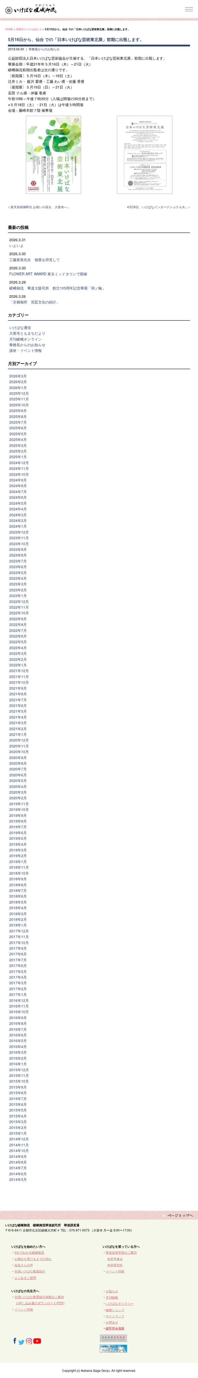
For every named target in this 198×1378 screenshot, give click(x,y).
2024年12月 (19, 462)
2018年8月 (18, 884)
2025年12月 (19, 393)
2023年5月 (18, 572)
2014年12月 (19, 1138)
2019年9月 (18, 815)
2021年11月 (19, 676)
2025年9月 (18, 410)
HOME (9, 29)
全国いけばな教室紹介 (29, 1271)
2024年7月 (18, 491)
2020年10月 (19, 751)
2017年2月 (18, 988)
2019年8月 (18, 821)
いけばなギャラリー (120, 1303)
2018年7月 (18, 890)
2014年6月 (18, 1173)
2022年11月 (19, 607)
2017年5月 (18, 971)
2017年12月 (19, 930)
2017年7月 (18, 959)
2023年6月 (18, 566)
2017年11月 (19, 936)
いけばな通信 (20, 327)
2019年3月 (18, 849)
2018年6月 (18, 896)
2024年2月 (18, 520)
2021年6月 (18, 705)
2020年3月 (18, 792)
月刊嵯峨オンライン (25, 339)
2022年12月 (19, 601)
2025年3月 (18, 445)
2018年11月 (19, 867)
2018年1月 (18, 925)
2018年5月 (18, 902)
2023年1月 (18, 595)
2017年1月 (18, 994)
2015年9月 (18, 1087)
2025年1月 (18, 456)
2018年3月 (18, 913)
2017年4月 (18, 977)
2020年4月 (18, 786)
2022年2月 (18, 659)
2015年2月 (18, 1127)
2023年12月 (19, 532)
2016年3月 (18, 1052)
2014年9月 (18, 1156)
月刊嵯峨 (112, 1297)
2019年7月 (18, 826)
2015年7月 (18, 1098)
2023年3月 (18, 583)
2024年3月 (18, 514)
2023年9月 (18, 549)
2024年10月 (19, 474)
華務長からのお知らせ (29, 29)
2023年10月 (19, 543)
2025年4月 (18, 439)
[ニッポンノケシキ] (113, 1350)
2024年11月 (19, 468)
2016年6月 (18, 1034)
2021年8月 (18, 693)
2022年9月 (18, 618)
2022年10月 (19, 612)
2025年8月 (18, 416)
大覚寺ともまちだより (27, 333)
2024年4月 (18, 508)
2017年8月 (18, 953)
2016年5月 (18, 1040)
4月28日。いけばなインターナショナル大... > (158, 207)
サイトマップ (115, 1316)
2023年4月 (18, 578)
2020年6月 (18, 774)
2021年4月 (18, 717)
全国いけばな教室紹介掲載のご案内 (39, 1296)
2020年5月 (18, 780)
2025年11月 (19, 398)
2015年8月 (18, 1092)
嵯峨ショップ (115, 1310)
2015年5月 (18, 1110)
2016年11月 (19, 1006)
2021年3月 (18, 722)
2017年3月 (18, 982)
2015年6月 (18, 1104)
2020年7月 (18, 768)
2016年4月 (18, 1046)
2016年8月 (18, 1023)
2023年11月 (19, 537)
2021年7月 (18, 699)
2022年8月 (18, 624)
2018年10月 (19, 873)
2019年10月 (19, 809)
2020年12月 (19, 740)
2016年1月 (18, 1063)
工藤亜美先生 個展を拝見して (34, 259)
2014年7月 (18, 1167)
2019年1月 (18, 861)
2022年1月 (18, 664)
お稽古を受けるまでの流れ (33, 1258)
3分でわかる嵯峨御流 (29, 1252)
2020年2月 (18, 797)
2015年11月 (19, 1075)
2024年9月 (18, 479)
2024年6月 (18, 497)
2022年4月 (18, 647)
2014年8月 (18, 1162)
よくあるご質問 (25, 1277)
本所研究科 (115, 1265)
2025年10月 (19, 404)
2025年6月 (18, 427)
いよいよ (16, 245)
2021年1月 (18, 734)
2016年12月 (19, 1000)
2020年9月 (18, 757)
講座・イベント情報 (25, 350)
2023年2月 (18, 589)
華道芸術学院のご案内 (121, 1252)
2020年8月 (18, 763)
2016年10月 (19, 1011)
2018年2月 (18, 919)
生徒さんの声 (23, 1265)
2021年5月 (18, 711)
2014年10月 (19, 1150)
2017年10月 (19, 942)
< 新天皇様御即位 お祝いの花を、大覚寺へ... (38, 207)
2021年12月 (19, 670)
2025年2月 (18, 451)
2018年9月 (18, 878)
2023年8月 (18, 555)
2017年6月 (18, 965)
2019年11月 (19, 803)
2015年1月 (18, 1133)
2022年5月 (18, 641)
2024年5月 (18, 503)
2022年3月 (18, 653)
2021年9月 (18, 688)
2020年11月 (19, 745)
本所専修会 (115, 1258)
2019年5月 (18, 838)
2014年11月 (19, 1144)
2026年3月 (18, 375)
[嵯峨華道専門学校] (113, 1339)
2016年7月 (18, 1029)
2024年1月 (18, 526)
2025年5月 (18, 433)
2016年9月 (18, 1017)
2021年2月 (18, 728)
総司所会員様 (115, 1328)
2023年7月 (18, 560)
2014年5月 (18, 1179)
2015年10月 (19, 1081)
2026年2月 (18, 381)
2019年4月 (18, 844)
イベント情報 (115, 1271)
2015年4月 (18, 1115)
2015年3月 (18, 1121)
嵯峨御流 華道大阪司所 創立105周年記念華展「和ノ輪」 (57, 288)
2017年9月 (18, 948)
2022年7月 (18, 630)
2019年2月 (18, 855)
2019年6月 (18, 832)
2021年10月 (19, 682)
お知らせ (112, 1291)
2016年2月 (18, 1058)
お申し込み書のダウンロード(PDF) (40, 1303)
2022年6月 (18, 636)
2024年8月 (18, 485)
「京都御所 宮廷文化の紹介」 (34, 301)
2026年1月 (18, 387)
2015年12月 (19, 1069)
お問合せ (112, 1322)
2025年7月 (18, 422)
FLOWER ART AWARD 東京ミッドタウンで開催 (48, 273)
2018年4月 (18, 907)
